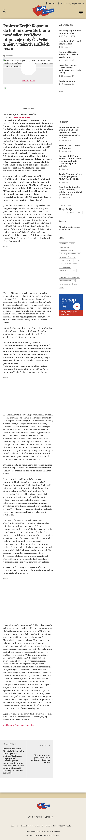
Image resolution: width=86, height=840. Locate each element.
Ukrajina (63, 254)
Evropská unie (64, 247)
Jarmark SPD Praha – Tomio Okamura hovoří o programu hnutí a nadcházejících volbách (70, 161)
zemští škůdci (64, 270)
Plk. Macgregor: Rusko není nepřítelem (70, 31)
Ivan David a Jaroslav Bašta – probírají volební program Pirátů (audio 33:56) (70, 191)
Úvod (30, 816)
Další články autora (28, 81)
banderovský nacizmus (67, 257)
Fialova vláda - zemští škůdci (69, 277)
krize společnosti (71, 264)
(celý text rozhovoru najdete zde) (18, 725)
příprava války (65, 267)
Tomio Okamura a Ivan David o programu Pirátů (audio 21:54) (70, 176)
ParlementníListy (21, 117)
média (72, 244)
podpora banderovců (67, 280)
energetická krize (74, 254)
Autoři (39, 816)
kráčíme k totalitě (66, 260)
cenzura (76, 284)
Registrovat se (78, 3)
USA (61, 264)
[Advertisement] (28, 268)
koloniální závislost (67, 250)
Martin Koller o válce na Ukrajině (69, 146)
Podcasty (32, 835)
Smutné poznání (67, 81)
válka (73, 270)
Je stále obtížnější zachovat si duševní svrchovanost (69, 54)
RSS (57, 835)
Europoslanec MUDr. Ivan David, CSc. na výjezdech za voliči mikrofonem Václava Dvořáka (69, 132)
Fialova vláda (64, 274)
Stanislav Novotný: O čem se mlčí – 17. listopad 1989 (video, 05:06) (71, 69)
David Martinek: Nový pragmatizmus (70, 42)
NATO (61, 287)
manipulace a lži (65, 284)
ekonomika (63, 244)
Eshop (48, 816)
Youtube (46, 835)
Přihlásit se (65, 3)
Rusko (77, 260)
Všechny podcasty (74, 212)
